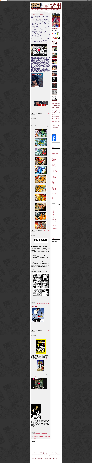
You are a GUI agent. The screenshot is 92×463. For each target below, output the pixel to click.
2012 (53, 218)
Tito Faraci (53, 198)
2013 (53, 217)
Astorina (53, 144)
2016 (53, 214)
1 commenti (47, 230)
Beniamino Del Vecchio (54, 155)
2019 (53, 211)
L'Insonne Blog (53, 175)
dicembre (54, 219)
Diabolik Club (53, 161)
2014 (53, 216)
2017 (53, 213)
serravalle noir (45, 433)
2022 (53, 209)
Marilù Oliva (53, 182)
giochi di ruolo (47, 375)
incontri (35, 116)
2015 (53, 215)
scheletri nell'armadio (40, 233)
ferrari (41, 333)
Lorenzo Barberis (53, 131)
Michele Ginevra (54, 189)
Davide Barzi (53, 160)
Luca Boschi (53, 178)
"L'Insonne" (58, 117)
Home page (41, 436)
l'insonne (44, 303)
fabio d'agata (36, 303)
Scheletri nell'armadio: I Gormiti (56, 225)
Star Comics (53, 147)
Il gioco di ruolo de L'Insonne (56, 226)
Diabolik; (38, 333)
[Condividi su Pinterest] (34, 114)
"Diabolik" (53, 103)
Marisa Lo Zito (53, 183)
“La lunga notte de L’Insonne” (42, 358)
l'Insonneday (39, 116)
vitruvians (32, 304)
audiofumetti (42, 375)
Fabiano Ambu (53, 165)
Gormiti (35, 233)
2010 (53, 238)
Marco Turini (53, 181)
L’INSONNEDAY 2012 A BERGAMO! (37, 14)
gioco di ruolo (41, 303)
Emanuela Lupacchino (54, 164)
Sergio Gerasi (53, 197)
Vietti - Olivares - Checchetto (55, 199)
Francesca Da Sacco (54, 169)
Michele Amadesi (54, 188)
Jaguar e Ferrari (34, 306)
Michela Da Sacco (54, 187)
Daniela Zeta (53, 158)
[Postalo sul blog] (32, 114)
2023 (53, 208)
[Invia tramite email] (31, 114)
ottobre (54, 221)
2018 (53, 212)
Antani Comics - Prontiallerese (55, 153)
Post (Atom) (36, 438)
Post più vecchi (47, 436)
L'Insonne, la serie (54, 176)
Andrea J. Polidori (54, 152)
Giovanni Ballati (54, 172)
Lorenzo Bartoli (54, 177)
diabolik (35, 333)
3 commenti (47, 113)
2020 (53, 210)
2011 (53, 237)
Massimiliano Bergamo (54, 184)
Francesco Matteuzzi (54, 171)
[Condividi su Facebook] (33, 114)
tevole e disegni (45, 233)
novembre (54, 220)
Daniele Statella (54, 159)
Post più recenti (34, 436)
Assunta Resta (53, 154)
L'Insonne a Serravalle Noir (55, 228)
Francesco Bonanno (54, 170)
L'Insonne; (47, 303)
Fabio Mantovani (54, 166)
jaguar (43, 333)
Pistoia (42, 433)
